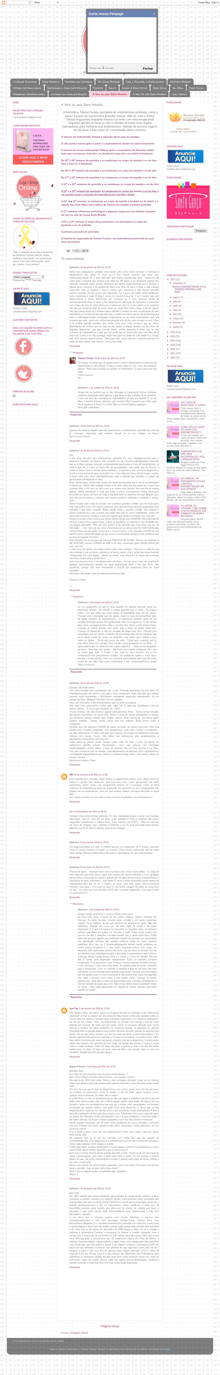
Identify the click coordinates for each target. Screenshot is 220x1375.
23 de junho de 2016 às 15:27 (95, 867)
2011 (173, 353)
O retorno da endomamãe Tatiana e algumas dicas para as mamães (100, 136)
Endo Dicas (160, 88)
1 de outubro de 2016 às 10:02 (104, 909)
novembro (178, 283)
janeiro (176, 327)
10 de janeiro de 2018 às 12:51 (95, 1188)
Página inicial (110, 1326)
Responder (74, 346)
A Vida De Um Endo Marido (149, 94)
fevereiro (177, 322)
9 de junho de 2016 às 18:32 (94, 842)
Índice (112, 88)
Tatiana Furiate (86, 358)
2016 (173, 332)
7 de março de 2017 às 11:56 (101, 1066)
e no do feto (151, 184)
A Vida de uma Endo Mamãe (109, 94)
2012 (173, 349)
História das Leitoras (78, 82)
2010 (173, 357)
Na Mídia (178, 88)
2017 (173, 279)
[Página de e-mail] (67, 250)
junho (176, 306)
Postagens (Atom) (79, 1333)
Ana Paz (73, 1008)
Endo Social (196, 88)
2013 (173, 345)
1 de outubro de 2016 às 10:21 (104, 602)
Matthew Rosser (180, 82)
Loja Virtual (179, 94)
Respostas (78, 352)
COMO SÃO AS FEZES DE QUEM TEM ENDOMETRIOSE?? (193, 429)
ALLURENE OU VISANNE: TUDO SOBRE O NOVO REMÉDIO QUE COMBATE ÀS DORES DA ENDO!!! (194, 511)
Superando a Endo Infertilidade (67, 88)
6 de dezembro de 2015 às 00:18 (90, 811)
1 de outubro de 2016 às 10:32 (104, 388)
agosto (176, 297)
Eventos (98, 88)
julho (175, 301)
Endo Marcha (50, 82)
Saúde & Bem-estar (134, 88)
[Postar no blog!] (77, 250)
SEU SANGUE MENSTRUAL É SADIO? (193, 403)
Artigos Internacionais (27, 88)
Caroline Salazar (25, 82)
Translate (36, 280)
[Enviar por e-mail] (74, 250)
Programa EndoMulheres (29, 94)
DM (71, 775)
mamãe (123, 201)
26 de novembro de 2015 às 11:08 (91, 775)
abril (175, 314)
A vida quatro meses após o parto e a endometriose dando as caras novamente (107, 143)
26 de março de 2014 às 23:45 (110, 358)
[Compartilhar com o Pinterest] (87, 250)
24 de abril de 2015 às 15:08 (94, 683)
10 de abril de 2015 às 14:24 (94, 450)
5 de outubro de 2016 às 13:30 (94, 1008)
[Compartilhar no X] (80, 250)
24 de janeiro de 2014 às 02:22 (95, 267)
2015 (173, 336)
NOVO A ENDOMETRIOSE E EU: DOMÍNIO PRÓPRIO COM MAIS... (189, 289)
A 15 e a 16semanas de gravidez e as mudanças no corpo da (98, 184)
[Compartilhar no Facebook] (84, 250)
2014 (173, 341)
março (176, 318)
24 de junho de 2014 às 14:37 (95, 426)
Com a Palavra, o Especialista (145, 82)
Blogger (166, 1349)
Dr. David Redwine (109, 82)
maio (175, 310)
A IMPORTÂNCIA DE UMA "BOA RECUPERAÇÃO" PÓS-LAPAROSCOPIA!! (193, 455)
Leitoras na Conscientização (68, 94)
